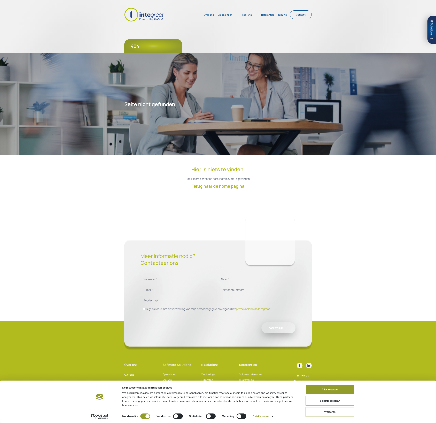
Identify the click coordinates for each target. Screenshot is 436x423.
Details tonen (260, 416)
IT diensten (207, 379)
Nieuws (282, 14)
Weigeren (330, 411)
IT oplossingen (208, 374)
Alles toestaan (330, 389)
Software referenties (250, 374)
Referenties (268, 14)
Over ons (209, 14)
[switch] (178, 416)
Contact (301, 14)
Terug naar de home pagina (218, 186)
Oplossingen (225, 14)
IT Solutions (432, 28)
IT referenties (246, 379)
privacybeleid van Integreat (253, 309)
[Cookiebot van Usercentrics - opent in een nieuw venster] (100, 416)
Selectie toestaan (330, 400)
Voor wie (247, 14)
